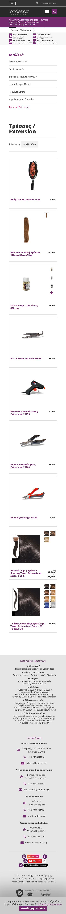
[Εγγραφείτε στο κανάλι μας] (25, 861)
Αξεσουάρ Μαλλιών (18, 61)
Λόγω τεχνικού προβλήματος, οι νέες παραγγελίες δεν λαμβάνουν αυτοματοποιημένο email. (28, 22)
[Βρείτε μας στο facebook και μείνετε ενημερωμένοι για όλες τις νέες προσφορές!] (45, 856)
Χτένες (50, 720)
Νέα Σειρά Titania (34, 672)
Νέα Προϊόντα (30, 144)
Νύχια (34, 678)
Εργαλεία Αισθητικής (41, 705)
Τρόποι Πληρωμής (43, 875)
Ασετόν (21, 681)
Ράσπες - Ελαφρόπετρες (35, 683)
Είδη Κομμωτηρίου (34, 713)
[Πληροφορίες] (19, 193)
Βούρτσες (40, 720)
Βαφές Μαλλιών (16, 69)
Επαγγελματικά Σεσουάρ (43, 718)
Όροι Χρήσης (18, 881)
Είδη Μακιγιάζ (24, 705)
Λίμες (28, 681)
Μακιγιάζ (34, 666)
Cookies (51, 881)
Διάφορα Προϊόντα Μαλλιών (23, 76)
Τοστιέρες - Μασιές (25, 720)
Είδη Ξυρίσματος (22, 718)
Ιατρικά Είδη (20, 707)
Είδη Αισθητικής (34, 700)
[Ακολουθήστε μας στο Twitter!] (21, 865)
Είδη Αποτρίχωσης (45, 703)
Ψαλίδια (24, 722)
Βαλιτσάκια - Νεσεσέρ (25, 703)
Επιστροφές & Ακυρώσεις (24, 878)
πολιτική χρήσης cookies (50, 904)
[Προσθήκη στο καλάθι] (13, 193)
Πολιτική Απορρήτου (36, 881)
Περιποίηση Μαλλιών (19, 84)
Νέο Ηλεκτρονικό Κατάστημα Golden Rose (34, 669)
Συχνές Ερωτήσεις (46, 878)
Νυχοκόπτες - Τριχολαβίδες (41, 707)
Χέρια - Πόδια (30, 675)
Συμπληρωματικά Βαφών (21, 99)
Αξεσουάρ (52, 675)
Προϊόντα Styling (17, 91)
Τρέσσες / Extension (21, 30)
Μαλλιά (41, 675)
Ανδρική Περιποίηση (39, 722)
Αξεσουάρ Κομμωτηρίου (25, 716)
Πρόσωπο (17, 675)
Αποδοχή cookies (33, 908)
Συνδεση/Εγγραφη (49, 3)
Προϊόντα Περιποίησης (45, 710)
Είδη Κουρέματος (47, 716)
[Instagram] (24, 856)
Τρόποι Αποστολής (24, 875)
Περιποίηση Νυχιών (42, 681)
